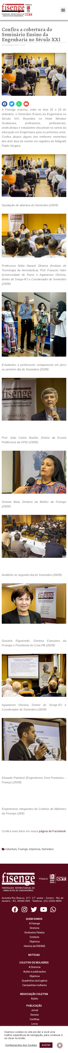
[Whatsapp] (53, 909)
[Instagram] (24, 909)
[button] (63, 10)
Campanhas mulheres (34, 985)
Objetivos (34, 941)
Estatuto (34, 937)
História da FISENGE (34, 946)
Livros (34, 1023)
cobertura (11, 849)
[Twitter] (34, 909)
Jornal (34, 1010)
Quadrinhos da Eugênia (34, 980)
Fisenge (23, 849)
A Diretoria (34, 967)
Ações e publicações (34, 971)
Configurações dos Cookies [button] (21, 1045)
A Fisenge (34, 923)
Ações (34, 998)
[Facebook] (14, 909)
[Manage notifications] (60, 1045)
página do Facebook (52, 831)
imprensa (34, 849)
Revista (35, 1014)
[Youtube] (43, 909)
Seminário (47, 849)
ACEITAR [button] (46, 1045)
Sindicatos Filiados (34, 932)
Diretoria (34, 928)
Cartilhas (34, 1019)
